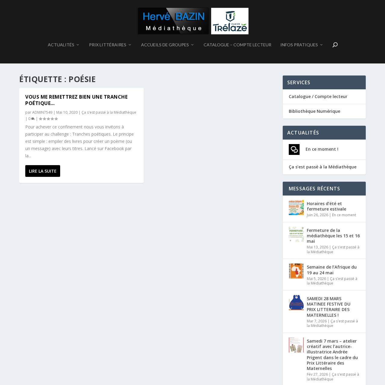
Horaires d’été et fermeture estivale (326, 206)
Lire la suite (43, 171)
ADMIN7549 (42, 112)
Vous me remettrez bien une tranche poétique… (76, 100)
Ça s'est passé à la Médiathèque (109, 112)
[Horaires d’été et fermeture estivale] (296, 207)
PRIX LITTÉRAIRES (107, 44)
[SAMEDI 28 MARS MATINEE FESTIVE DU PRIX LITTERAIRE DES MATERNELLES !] (296, 302)
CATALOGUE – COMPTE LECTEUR (237, 44)
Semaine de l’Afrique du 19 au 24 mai (332, 269)
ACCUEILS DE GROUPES (165, 44)
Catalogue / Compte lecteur (318, 96)
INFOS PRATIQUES (299, 44)
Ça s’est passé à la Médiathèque (322, 167)
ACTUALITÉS (61, 44)
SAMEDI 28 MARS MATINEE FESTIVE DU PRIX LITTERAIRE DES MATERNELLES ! (328, 307)
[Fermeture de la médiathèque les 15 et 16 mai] (296, 234)
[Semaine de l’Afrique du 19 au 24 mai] (296, 271)
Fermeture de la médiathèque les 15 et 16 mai (333, 235)
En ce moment (344, 214)
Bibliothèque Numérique (314, 111)
